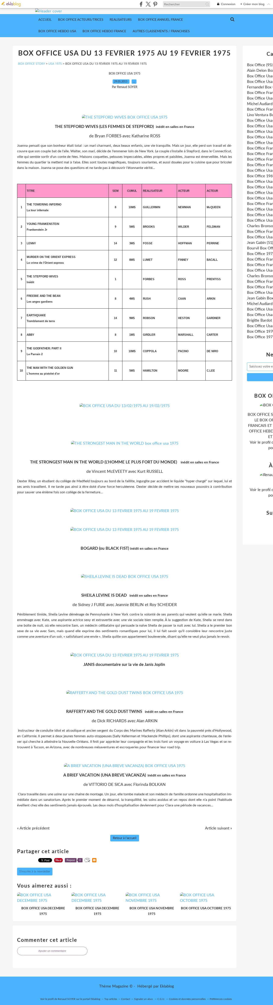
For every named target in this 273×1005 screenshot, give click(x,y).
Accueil (45, 19)
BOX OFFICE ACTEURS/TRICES (80, 19)
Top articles (110, 999)
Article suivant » (218, 828)
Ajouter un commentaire (52, 950)
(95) (260, 65)
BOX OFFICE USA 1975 (124, 73)
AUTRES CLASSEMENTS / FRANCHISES (161, 31)
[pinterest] (155, 4)
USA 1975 (55, 64)
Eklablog (167, 986)
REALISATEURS (121, 19)
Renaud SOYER (67, 999)
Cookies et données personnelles (187, 999)
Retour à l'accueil (124, 838)
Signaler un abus (143, 999)
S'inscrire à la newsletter (34, 871)
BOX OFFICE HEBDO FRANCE (104, 31)
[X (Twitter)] (148, 4)
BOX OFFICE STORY (31, 64)
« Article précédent (33, 828)
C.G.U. (161, 999)
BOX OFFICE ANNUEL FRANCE (160, 19)
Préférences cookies (221, 999)
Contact (125, 999)
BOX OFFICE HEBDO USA (57, 31)
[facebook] (141, 4)
